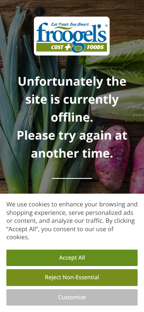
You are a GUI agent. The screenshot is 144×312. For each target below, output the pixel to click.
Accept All (72, 258)
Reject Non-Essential (72, 277)
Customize (72, 297)
